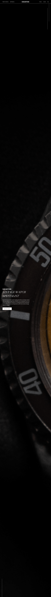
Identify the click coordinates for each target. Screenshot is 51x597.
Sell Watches (12, 1)
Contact (44, 1)
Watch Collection (5, 1)
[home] (25, 2)
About (40, 1)
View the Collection (7, 308)
